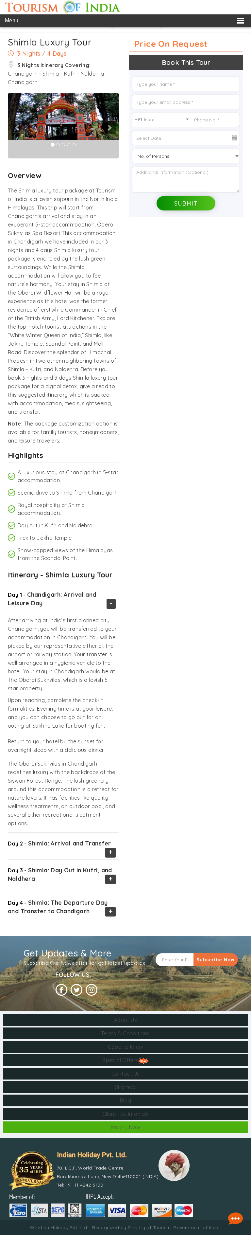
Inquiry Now (125, 1127)
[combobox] (161, 120)
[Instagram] (91, 990)
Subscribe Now (215, 960)
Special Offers (121, 1060)
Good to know (125, 1047)
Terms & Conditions (125, 1033)
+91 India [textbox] (145, 119)
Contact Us (125, 1073)
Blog (125, 1100)
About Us (125, 1020)
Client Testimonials (125, 1114)
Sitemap (125, 1087)
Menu (12, 20)
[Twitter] (76, 990)
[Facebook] (61, 990)
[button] (8, 125)
